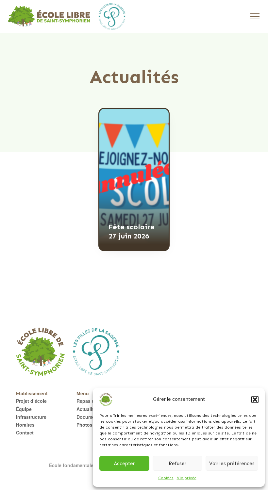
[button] (255, 399)
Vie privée (186, 478)
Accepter (124, 463)
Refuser (177, 463)
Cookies (166, 478)
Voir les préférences (232, 463)
